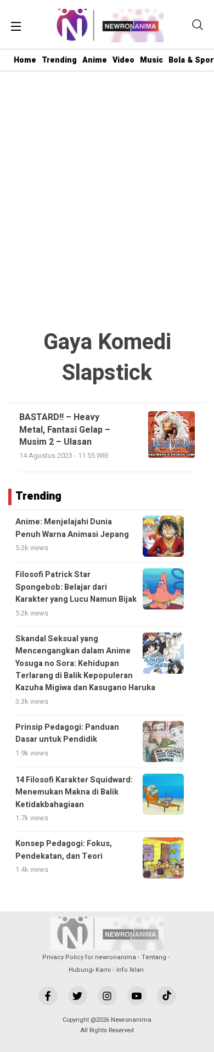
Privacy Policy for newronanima (89, 957)
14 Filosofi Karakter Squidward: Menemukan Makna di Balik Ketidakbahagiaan (74, 792)
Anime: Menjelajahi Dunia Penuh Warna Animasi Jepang (72, 528)
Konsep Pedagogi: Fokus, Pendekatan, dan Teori (63, 849)
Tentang (154, 957)
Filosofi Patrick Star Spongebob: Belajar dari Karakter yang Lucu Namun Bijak (76, 587)
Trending (59, 60)
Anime (94, 60)
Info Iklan (130, 970)
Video (123, 60)
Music (151, 60)
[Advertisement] (107, 201)
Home (25, 60)
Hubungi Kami (90, 970)
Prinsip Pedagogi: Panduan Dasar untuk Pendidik (67, 733)
